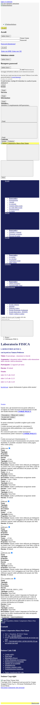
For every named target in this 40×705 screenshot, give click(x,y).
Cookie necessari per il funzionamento (13, 439)
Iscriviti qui (4, 387)
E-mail (22, 69)
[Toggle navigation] (17, 168)
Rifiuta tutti (17, 415)
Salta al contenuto (6, 2)
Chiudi (3, 90)
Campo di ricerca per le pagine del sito (13, 317)
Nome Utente (24, 38)
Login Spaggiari (16, 77)
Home (7, 337)
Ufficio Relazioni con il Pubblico (15, 660)
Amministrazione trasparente (14, 669)
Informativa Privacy (11, 658)
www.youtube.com (7, 578)
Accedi (4, 28)
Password (23, 40)
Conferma (11, 141)
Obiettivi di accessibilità (12, 663)
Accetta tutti (8, 417)
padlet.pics (4, 527)
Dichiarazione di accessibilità (14, 662)
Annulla (4, 141)
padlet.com (4, 448)
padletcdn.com (6, 553)
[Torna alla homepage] (20, 143)
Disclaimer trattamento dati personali (12, 687)
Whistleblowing (10, 665)
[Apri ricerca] (23, 152)
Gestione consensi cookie (13, 667)
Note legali (8, 656)
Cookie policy (9, 654)
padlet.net (4, 501)
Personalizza (5, 415)
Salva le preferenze (16, 617)
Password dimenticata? (8, 44)
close (3, 177)
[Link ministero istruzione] (10, 3)
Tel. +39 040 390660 (14, 636)
